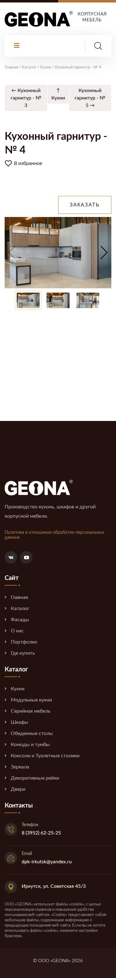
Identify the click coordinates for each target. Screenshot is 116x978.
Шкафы (19, 722)
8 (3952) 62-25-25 (41, 832)
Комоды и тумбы (30, 744)
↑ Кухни (58, 94)
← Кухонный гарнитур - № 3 (26, 98)
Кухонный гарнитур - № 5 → (90, 98)
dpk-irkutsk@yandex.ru (47, 861)
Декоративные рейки (35, 778)
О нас (17, 630)
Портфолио (24, 641)
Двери (18, 789)
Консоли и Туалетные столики (45, 755)
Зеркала (20, 766)
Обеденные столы (32, 733)
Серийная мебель (30, 711)
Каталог (20, 608)
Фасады (20, 619)
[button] (104, 252)
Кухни (17, 688)
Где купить (23, 653)
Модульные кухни (31, 699)
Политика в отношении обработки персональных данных (54, 535)
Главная (19, 597)
